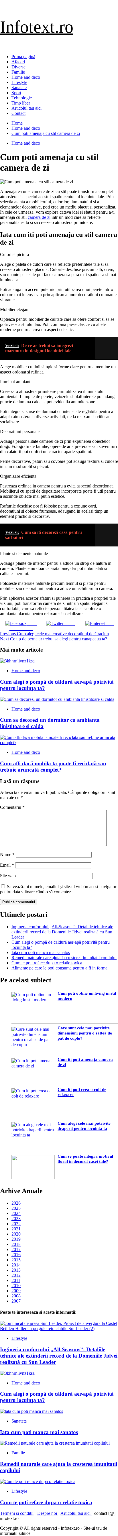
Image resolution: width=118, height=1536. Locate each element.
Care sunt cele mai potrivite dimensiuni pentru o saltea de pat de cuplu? (85, 1033)
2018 (16, 1244)
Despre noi (47, 1513)
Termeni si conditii (17, 1513)
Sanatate (19, 87)
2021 (16, 1228)
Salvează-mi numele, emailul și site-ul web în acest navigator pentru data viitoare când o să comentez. (58, 889)
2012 (16, 1275)
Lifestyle (19, 82)
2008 (16, 1295)
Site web (8, 875)
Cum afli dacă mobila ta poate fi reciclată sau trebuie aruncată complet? (53, 766)
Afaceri (18, 61)
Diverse (18, 66)
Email (7, 865)
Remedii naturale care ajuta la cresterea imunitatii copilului (64, 957)
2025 (16, 1208)
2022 (16, 1223)
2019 (16, 1239)
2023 (16, 1218)
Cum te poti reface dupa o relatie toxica (46, 962)
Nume (7, 854)
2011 (15, 1280)
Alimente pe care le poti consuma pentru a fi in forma (59, 967)
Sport (16, 92)
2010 (16, 1285)
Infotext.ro (36, 26)
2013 (16, 1270)
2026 (16, 1203)
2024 (16, 1213)
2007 (16, 1301)
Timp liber (20, 103)
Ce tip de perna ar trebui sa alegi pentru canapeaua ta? (53, 638)
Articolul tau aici (26, 108)
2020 (16, 1234)
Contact (18, 113)
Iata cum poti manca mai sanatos (40, 952)
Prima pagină (23, 56)
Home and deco (25, 77)
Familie (18, 72)
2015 (16, 1259)
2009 (16, 1290)
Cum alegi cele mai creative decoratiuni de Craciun (54, 633)
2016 (16, 1254)
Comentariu (12, 807)
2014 (16, 1264)
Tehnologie (21, 97)
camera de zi (39, 217)
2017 (16, 1249)
